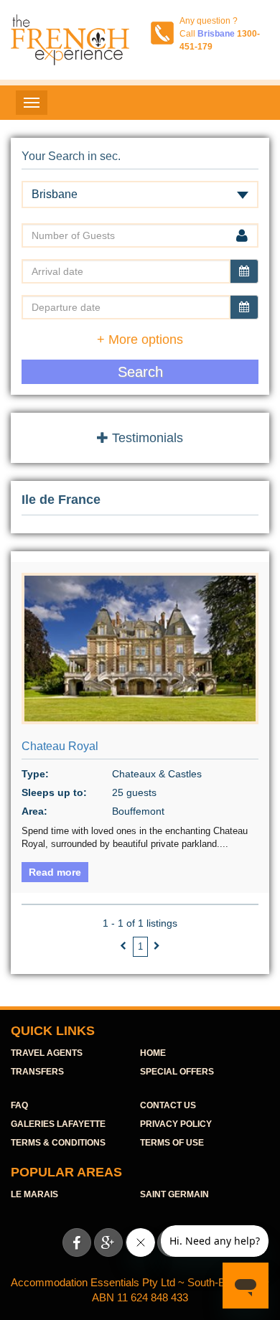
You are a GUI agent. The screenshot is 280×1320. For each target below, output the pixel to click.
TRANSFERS (37, 1072)
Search (140, 372)
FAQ (19, 1105)
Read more (55, 872)
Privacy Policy (176, 1124)
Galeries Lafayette (58, 1124)
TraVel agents (47, 1053)
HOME (153, 1053)
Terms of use (172, 1143)
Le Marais (34, 1194)
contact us (168, 1105)
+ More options (140, 339)
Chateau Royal (60, 746)
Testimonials (145, 438)
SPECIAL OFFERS (177, 1072)
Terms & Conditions (58, 1143)
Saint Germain (174, 1194)
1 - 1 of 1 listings (140, 923)
